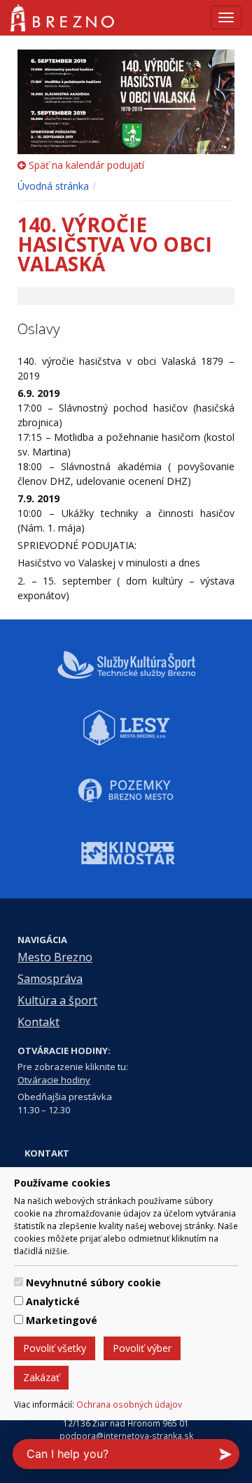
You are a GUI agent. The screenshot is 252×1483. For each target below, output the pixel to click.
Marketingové (61, 1320)
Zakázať (41, 1377)
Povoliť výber (142, 1348)
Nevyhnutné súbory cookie (93, 1282)
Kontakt (38, 1022)
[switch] (18, 1281)
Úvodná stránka (53, 186)
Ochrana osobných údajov (129, 1404)
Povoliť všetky (54, 1348)
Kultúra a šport (57, 1000)
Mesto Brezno (55, 957)
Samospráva (50, 978)
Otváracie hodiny (54, 1080)
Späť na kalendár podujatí (85, 165)
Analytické (53, 1301)
